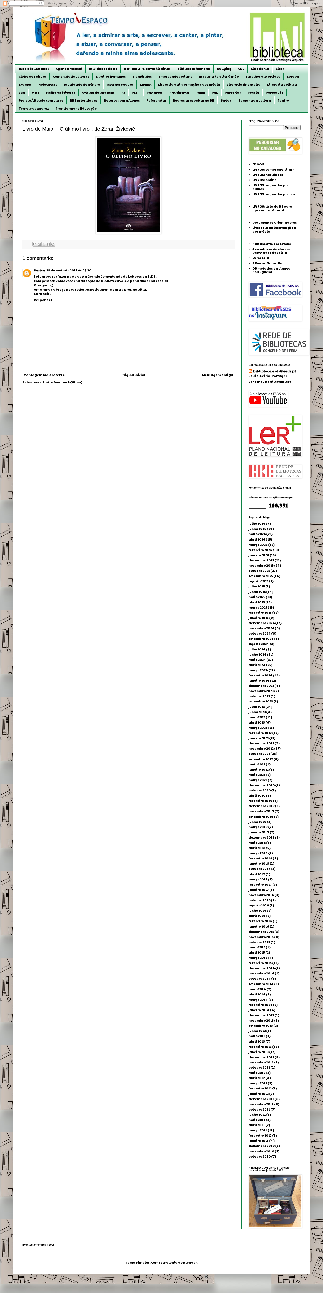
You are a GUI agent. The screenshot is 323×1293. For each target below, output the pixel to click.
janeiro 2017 (259, 890)
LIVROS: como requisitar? (273, 169)
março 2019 (258, 827)
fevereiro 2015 (260, 963)
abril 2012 (257, 1078)
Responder (43, 300)
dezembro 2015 (261, 931)
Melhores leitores (60, 92)
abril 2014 (257, 994)
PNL (215, 92)
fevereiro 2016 (260, 921)
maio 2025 (257, 597)
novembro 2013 (261, 1020)
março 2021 (258, 780)
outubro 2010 (260, 1156)
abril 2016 (257, 916)
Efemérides (142, 76)
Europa (293, 76)
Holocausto (47, 84)
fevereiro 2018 (260, 858)
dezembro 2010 (262, 1146)
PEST (136, 92)
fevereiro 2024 (260, 675)
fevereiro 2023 (260, 733)
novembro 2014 (261, 973)
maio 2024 (257, 660)
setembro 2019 (261, 816)
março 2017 (258, 879)
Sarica (39, 270)
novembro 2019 (261, 811)
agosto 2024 (259, 644)
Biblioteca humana (193, 69)
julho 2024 (257, 649)
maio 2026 (257, 534)
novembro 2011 (261, 1104)
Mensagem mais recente (44, 375)
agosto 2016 (259, 905)
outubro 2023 (259, 696)
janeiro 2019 (259, 832)
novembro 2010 (261, 1151)
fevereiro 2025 (260, 612)
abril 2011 (257, 1125)
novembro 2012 (261, 1062)
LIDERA (145, 84)
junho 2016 (257, 910)
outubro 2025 (259, 571)
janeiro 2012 (259, 1094)
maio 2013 (257, 1036)
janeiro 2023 (259, 738)
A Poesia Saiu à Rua (268, 263)
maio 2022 (257, 764)
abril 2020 (257, 795)
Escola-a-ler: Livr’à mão (219, 76)
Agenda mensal (69, 69)
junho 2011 (257, 1114)
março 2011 (258, 1130)
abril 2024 (257, 665)
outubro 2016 (260, 900)
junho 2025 (257, 592)
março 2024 (258, 670)
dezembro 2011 (261, 1099)
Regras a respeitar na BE (193, 100)
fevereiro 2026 (260, 550)
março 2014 (258, 999)
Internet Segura (120, 84)
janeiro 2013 (259, 1052)
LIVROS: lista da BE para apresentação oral (272, 208)
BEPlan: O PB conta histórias (147, 69)
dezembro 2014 (262, 968)
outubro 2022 (259, 753)
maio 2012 (257, 1073)
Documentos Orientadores (274, 222)
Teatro (283, 100)
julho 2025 (257, 586)
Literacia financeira (244, 84)
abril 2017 (257, 874)
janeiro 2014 (259, 1010)
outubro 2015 (259, 942)
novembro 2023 (261, 691)
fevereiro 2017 (260, 884)
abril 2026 (257, 539)
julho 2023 (257, 707)
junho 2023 (257, 712)
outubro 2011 (259, 1109)
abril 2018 (257, 848)
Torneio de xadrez (34, 108)
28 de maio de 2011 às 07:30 (69, 270)
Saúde (226, 100)
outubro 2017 (259, 868)
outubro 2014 (260, 978)
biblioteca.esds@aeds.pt (274, 371)
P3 (123, 92)
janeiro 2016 (259, 926)
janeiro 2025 (259, 618)
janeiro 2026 (259, 555)
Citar (280, 69)
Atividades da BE (103, 69)
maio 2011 (257, 1120)
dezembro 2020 (262, 785)
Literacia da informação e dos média (189, 84)
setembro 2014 (261, 984)
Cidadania (260, 69)
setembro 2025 (261, 576)
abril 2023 (257, 722)
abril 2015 (257, 952)
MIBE (35, 92)
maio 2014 (257, 989)
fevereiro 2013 (260, 1046)
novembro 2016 (261, 895)
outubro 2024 (260, 633)
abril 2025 (257, 602)
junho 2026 (257, 529)
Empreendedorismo (175, 76)
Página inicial (133, 375)
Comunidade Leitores (71, 76)
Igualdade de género (82, 84)
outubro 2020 (260, 790)
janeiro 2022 (259, 769)
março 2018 (258, 853)
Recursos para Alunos (122, 100)
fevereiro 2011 (260, 1135)
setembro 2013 (261, 1025)
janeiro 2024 (259, 680)
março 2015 (258, 957)
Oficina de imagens (98, 92)
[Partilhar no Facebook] (48, 244)
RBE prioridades (83, 100)
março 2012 (258, 1083)
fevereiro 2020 (260, 801)
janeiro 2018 (259, 863)
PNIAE (200, 92)
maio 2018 (257, 842)
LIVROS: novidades (268, 175)
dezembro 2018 (262, 837)
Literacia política (282, 84)
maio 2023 (257, 717)
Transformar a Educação (76, 108)
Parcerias (233, 92)
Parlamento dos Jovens (271, 244)
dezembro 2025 (261, 560)
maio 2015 (257, 947)
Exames (25, 84)
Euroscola (260, 258)
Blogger (190, 1262)
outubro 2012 (259, 1067)
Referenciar (156, 100)
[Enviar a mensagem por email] (34, 244)
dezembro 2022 (261, 743)
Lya (22, 92)
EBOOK (258, 164)
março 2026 (258, 544)
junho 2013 (257, 1031)
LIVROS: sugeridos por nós (273, 194)
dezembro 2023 (261, 686)
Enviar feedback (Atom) (62, 382)
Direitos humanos (111, 76)
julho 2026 (257, 523)
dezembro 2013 (261, 1015)
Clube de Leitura (32, 76)
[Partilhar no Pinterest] (52, 244)
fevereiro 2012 (260, 1088)
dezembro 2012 (261, 1057)
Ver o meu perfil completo (270, 381)
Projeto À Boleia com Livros (41, 100)
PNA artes (155, 92)
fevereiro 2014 (260, 1005)
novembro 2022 (261, 748)
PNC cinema (179, 92)
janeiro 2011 (259, 1140)
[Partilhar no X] (43, 244)
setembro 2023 (261, 701)
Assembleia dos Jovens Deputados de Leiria (271, 251)
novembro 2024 (261, 628)
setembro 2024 (261, 638)
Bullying (224, 69)
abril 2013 (257, 1041)
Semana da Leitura (254, 100)
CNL (241, 69)
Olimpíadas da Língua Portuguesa (271, 270)
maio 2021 (257, 775)
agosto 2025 (258, 581)
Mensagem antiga (217, 375)
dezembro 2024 (262, 623)
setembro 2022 (261, 759)
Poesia (253, 92)
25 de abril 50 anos (33, 69)
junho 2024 (257, 654)
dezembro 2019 (262, 806)
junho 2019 (257, 822)
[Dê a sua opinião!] (39, 244)
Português (274, 92)
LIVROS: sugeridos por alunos (270, 187)
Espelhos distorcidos (262, 76)
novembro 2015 (261, 937)
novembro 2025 (261, 565)
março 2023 (258, 727)
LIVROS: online (264, 180)
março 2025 (258, 607)
